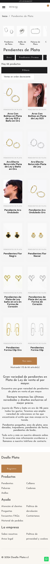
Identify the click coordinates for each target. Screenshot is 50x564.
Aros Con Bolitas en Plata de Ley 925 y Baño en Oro (13, 117)
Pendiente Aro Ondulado (12, 211)
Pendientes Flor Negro (13, 255)
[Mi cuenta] (42, 7)
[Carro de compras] (46, 7)
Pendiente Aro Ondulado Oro (37, 211)
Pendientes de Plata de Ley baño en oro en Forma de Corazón (12, 301)
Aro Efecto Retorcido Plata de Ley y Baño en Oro (13, 165)
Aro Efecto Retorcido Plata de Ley (37, 164)
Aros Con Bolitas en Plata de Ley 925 (37, 116)
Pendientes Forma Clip (37, 349)
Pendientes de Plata (8, 43)
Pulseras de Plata (35, 43)
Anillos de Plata (22, 43)
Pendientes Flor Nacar (37, 255)
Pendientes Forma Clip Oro (13, 349)
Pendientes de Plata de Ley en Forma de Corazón (37, 300)
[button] (37, 7)
